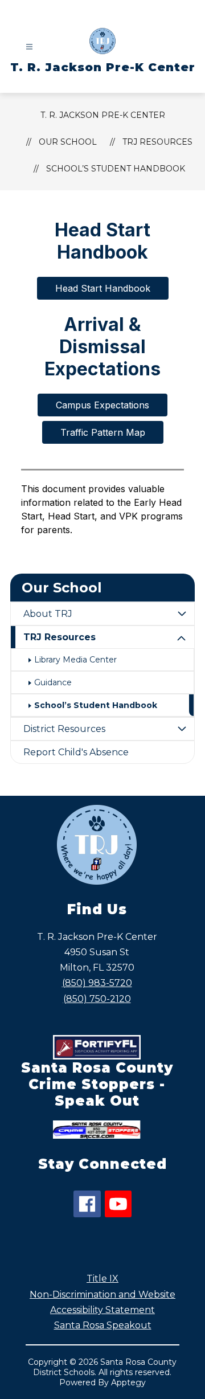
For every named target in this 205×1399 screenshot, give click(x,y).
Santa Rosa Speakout (102, 1325)
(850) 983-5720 (97, 982)
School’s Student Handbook (115, 168)
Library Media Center (75, 659)
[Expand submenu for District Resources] (181, 729)
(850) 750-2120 (97, 998)
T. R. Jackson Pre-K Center (102, 115)
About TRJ (47, 613)
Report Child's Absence (76, 752)
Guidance (53, 682)
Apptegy (128, 1382)
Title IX (102, 1278)
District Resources (64, 728)
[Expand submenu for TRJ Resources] (181, 638)
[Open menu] (29, 47)
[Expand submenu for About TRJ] (181, 614)
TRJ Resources (59, 637)
